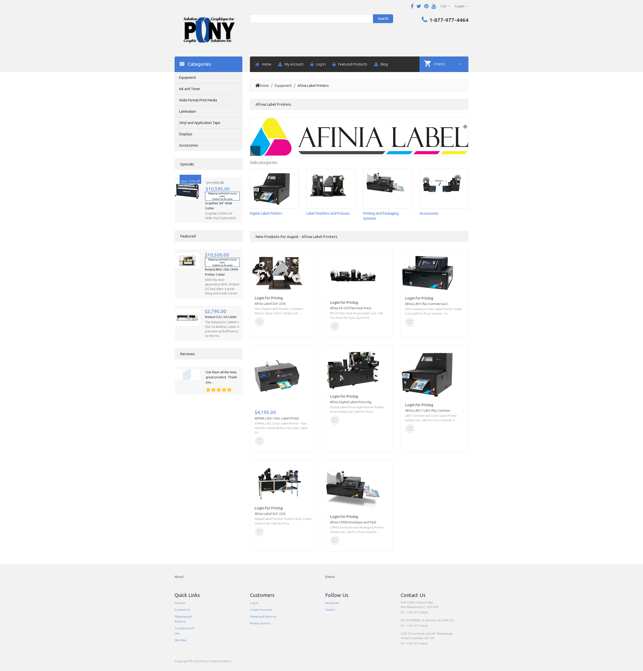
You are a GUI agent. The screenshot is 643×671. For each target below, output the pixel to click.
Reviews (187, 354)
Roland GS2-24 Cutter (221, 317)
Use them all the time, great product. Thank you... (221, 377)
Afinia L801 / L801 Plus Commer (427, 410)
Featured (188, 236)
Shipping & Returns (263, 616)
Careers (180, 602)
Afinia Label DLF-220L (270, 513)
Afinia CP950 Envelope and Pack (353, 522)
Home (264, 86)
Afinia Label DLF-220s (270, 303)
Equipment (283, 86)
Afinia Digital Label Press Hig (350, 402)
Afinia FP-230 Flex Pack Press (350, 308)
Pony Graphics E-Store (215, 661)
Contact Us (182, 609)
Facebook (332, 602)
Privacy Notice (260, 623)
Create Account (261, 609)
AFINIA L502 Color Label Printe (277, 418)
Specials (187, 164)
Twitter (330, 609)
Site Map (180, 640)
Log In (254, 602)
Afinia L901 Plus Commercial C (426, 304)
